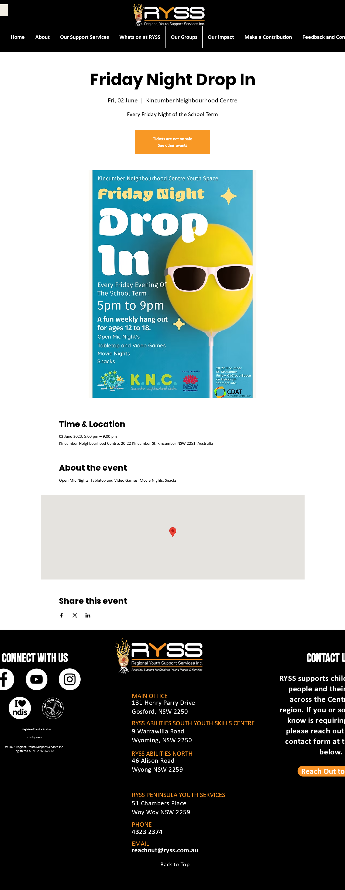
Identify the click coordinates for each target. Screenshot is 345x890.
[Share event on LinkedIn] (88, 615)
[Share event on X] (74, 615)
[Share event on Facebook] (61, 615)
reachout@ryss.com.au (165, 850)
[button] (42, 37)
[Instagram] (70, 679)
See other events (172, 145)
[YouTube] (36, 679)
